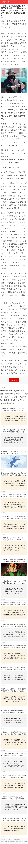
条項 (17, 841)
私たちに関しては (5, 841)
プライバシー (21, 841)
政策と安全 (12, 841)
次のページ (14, 380)
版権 (26, 841)
